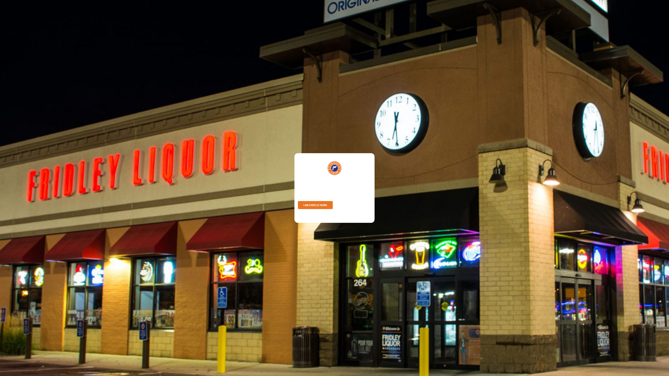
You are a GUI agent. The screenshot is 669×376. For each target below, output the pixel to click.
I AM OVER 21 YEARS (315, 205)
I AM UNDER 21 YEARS (353, 205)
